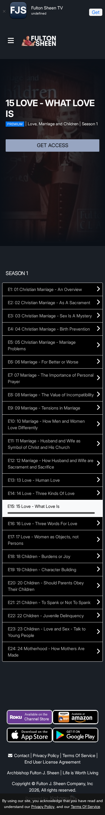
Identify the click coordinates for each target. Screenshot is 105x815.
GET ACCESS (52, 145)
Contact (21, 755)
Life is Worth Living (80, 772)
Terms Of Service (78, 755)
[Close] (4, 11)
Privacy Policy (46, 755)
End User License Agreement (52, 762)
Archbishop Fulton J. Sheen (33, 772)
